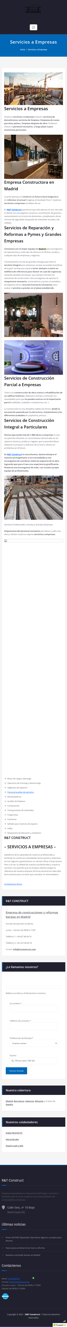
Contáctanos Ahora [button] (13, 884)
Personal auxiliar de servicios (20, 792)
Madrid (42, 248)
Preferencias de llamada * (21, 1038)
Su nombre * (16, 1003)
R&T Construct (14, 454)
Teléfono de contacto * (20, 1020)
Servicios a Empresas (37, 49)
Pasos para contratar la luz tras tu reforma (25, 1247)
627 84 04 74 (13, 1278)
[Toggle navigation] (33, 27)
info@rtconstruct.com (19, 1281)
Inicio (22, 49)
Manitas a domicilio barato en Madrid (23, 1255)
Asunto (13, 1055)
